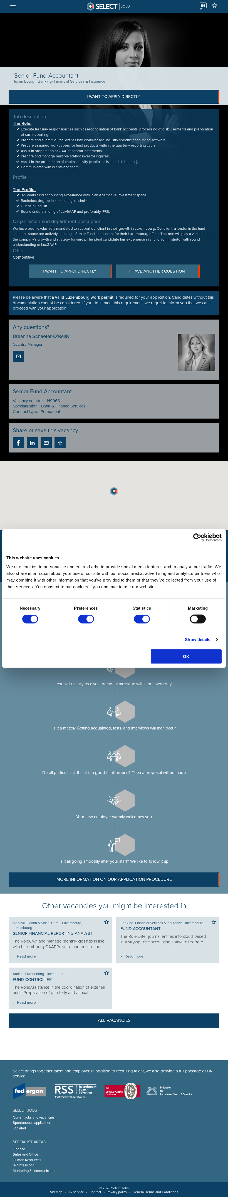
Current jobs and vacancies (33, 1117)
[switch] (86, 619)
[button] (114, 491)
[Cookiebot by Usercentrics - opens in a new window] (197, 537)
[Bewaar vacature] (60, 442)
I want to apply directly (113, 96)
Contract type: (25, 411)
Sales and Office (25, 1154)
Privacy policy (117, 1192)
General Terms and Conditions (155, 1192)
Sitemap (56, 1192)
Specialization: (25, 406)
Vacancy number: (28, 400)
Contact (95, 1192)
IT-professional (24, 1165)
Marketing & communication (34, 1171)
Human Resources (27, 1160)
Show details (197, 639)
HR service (76, 1192)
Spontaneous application (32, 1123)
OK (186, 656)
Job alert (19, 1128)
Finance (19, 1149)
